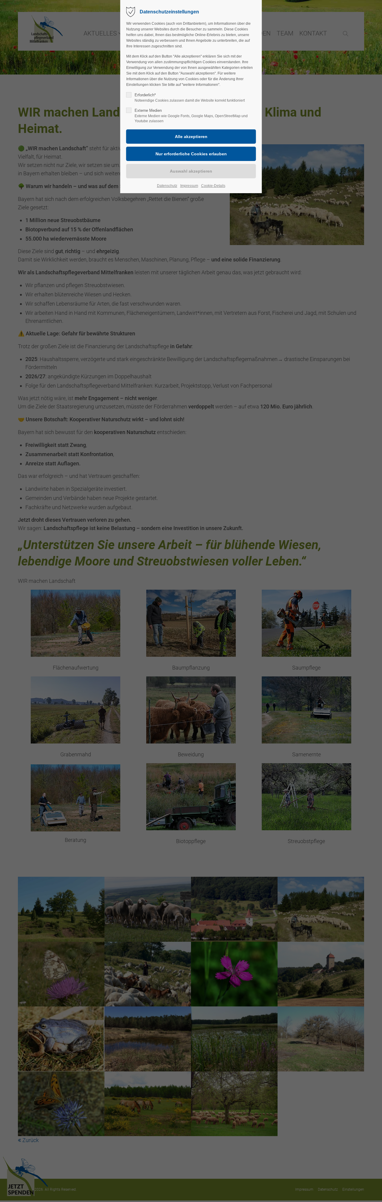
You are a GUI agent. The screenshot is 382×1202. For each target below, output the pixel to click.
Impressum (189, 186)
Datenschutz (167, 186)
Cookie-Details (213, 186)
